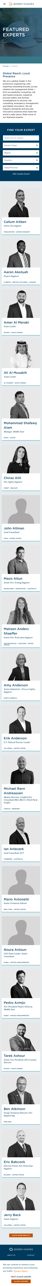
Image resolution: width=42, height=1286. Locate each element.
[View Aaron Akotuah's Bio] (21, 253)
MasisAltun (13, 578)
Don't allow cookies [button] (21, 1276)
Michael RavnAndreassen (14, 791)
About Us (11, 1255)
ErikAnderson (15, 738)
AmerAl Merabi (16, 322)
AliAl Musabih (15, 372)
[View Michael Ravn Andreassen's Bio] (21, 769)
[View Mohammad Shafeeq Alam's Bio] (21, 404)
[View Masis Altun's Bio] (21, 559)
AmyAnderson (16, 685)
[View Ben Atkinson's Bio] (21, 1090)
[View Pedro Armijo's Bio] (21, 983)
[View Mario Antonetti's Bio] (21, 880)
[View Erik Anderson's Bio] (21, 719)
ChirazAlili (12, 478)
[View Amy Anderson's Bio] (21, 666)
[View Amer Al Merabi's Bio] (21, 303)
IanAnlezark (14, 849)
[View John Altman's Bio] (21, 509)
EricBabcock (14, 1162)
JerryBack (12, 1215)
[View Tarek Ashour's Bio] (21, 1037)
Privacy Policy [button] (21, 1271)
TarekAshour (14, 1056)
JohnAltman (14, 528)
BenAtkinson (14, 1109)
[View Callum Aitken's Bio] (21, 203)
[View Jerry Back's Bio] (21, 1196)
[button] (21, 1281)
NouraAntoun (15, 949)
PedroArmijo (14, 1002)
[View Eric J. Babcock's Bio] (21, 1143)
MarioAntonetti (16, 899)
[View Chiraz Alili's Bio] (21, 459)
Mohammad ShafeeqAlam (20, 425)
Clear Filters (21, 179)
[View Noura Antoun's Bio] (21, 930)
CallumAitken (15, 222)
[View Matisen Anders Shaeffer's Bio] (21, 610)
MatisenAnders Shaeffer (16, 631)
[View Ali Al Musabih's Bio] (21, 354)
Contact (31, 1255)
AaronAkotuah (16, 272)
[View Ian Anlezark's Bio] (21, 830)
